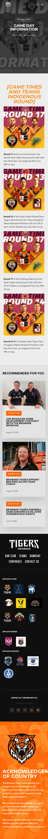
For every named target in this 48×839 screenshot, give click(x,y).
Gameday (35, 556)
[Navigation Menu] (42, 4)
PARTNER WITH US (30, 698)
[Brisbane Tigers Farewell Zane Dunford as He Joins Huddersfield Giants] (24, 513)
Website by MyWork (24, 703)
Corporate (15, 561)
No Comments (29, 35)
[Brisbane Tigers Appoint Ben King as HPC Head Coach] (24, 469)
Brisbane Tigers (24, 19)
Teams (23, 556)
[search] (37, 4)
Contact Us (32, 561)
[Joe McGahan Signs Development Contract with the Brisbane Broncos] (24, 409)
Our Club (10, 556)
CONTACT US (16, 698)
